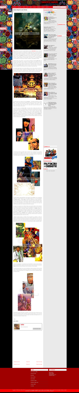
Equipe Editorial (51, 373)
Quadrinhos (32, 380)
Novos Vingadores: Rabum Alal (51, 46)
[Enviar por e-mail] (13, 321)
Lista (50, 14)
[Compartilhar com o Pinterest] (17, 321)
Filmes (32, 377)
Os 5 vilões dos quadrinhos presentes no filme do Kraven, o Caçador (52, 18)
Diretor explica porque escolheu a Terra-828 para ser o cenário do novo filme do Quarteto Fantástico (52, 36)
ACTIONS (34, 7)
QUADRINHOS (19, 7)
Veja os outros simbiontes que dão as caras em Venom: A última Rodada (52, 54)
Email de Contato (51, 375)
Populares (46, 14)
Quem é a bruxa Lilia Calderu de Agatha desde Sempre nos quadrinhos (52, 84)
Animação (32, 373)
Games (32, 378)
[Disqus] (27, 346)
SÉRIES (27, 7)
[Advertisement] (50, 129)
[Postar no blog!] (14, 321)
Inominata (38, 7)
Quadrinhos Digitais (34, 382)
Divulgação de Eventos (52, 374)
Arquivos (54, 14)
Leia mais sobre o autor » (37, 328)
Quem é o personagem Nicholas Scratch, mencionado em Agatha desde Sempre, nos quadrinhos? (52, 75)
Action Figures (33, 371)
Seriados (32, 384)
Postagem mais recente (16, 361)
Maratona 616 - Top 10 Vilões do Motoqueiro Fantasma (49, 27)
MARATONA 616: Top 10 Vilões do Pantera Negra (52, 64)
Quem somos (51, 372)
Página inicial (28, 361)
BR (31, 375)
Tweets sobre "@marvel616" (50, 170)
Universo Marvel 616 (21, 390)
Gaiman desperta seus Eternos (20, 9)
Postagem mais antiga (39, 361)
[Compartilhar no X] (15, 321)
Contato (47, 7)
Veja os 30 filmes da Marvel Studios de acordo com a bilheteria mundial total (52, 93)
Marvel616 (14, 7)
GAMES (31, 7)
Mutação (43, 7)
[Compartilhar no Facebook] (16, 321)
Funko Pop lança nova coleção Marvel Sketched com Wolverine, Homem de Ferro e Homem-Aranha (52, 104)
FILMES (24, 7)
